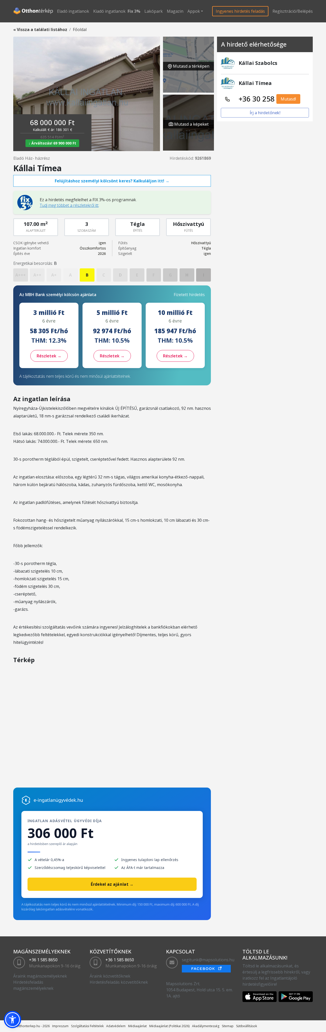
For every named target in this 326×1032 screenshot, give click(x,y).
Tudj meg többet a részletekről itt (69, 205)
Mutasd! (288, 99)
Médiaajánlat (137, 1026)
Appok (193, 11)
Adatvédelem (116, 1026)
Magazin (175, 11)
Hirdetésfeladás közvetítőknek (119, 982)
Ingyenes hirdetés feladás (240, 11)
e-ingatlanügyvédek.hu (58, 800)
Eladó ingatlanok (73, 11)
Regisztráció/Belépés (293, 11)
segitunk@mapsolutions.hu (208, 960)
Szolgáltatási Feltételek (87, 1026)
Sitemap (228, 1026)
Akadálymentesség (205, 1026)
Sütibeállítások (246, 1026)
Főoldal (80, 29)
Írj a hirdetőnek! (265, 112)
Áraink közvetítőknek (110, 976)
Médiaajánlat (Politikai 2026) (169, 1026)
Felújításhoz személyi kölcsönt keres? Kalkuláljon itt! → (112, 181)
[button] (12, 1019)
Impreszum (60, 1026)
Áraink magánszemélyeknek (40, 976)
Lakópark (153, 11)
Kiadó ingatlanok (109, 11)
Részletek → (49, 356)
